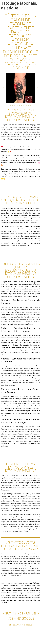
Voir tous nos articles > (20, 613)
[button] (3, 88)
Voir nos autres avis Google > (20, 625)
